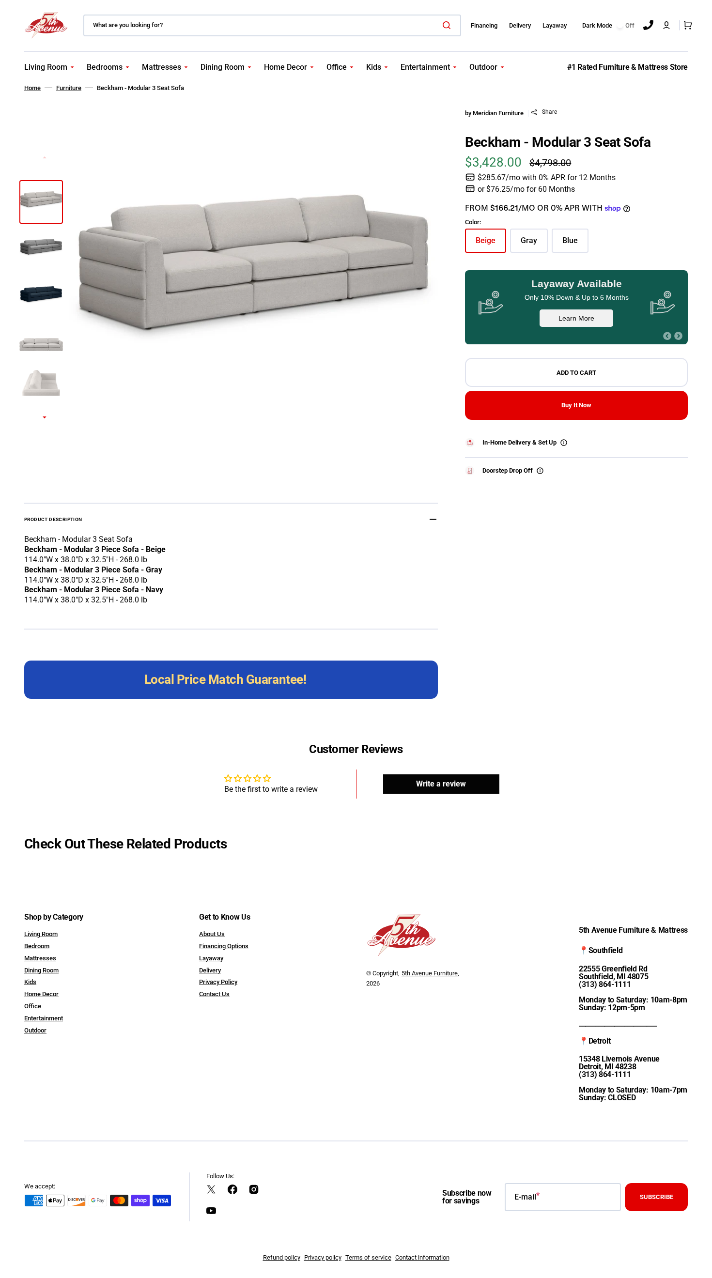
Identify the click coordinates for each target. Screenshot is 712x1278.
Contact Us (214, 994)
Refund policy (281, 1257)
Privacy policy (322, 1257)
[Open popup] (564, 442)
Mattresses (40, 958)
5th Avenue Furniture (430, 973)
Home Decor (41, 994)
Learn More (576, 318)
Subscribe (656, 1197)
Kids (30, 981)
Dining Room (41, 970)
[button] (666, 25)
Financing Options (223, 946)
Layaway (211, 958)
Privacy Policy (218, 981)
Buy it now (576, 405)
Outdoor (35, 1030)
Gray (534, 244)
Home (32, 88)
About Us (212, 934)
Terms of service (368, 1257)
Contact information (422, 1257)
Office (32, 1006)
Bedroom (36, 946)
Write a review (441, 783)
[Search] (448, 25)
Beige (491, 244)
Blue (575, 244)
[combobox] (272, 25)
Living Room (41, 934)
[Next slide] (44, 418)
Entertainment (43, 1018)
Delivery (210, 970)
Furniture (68, 88)
